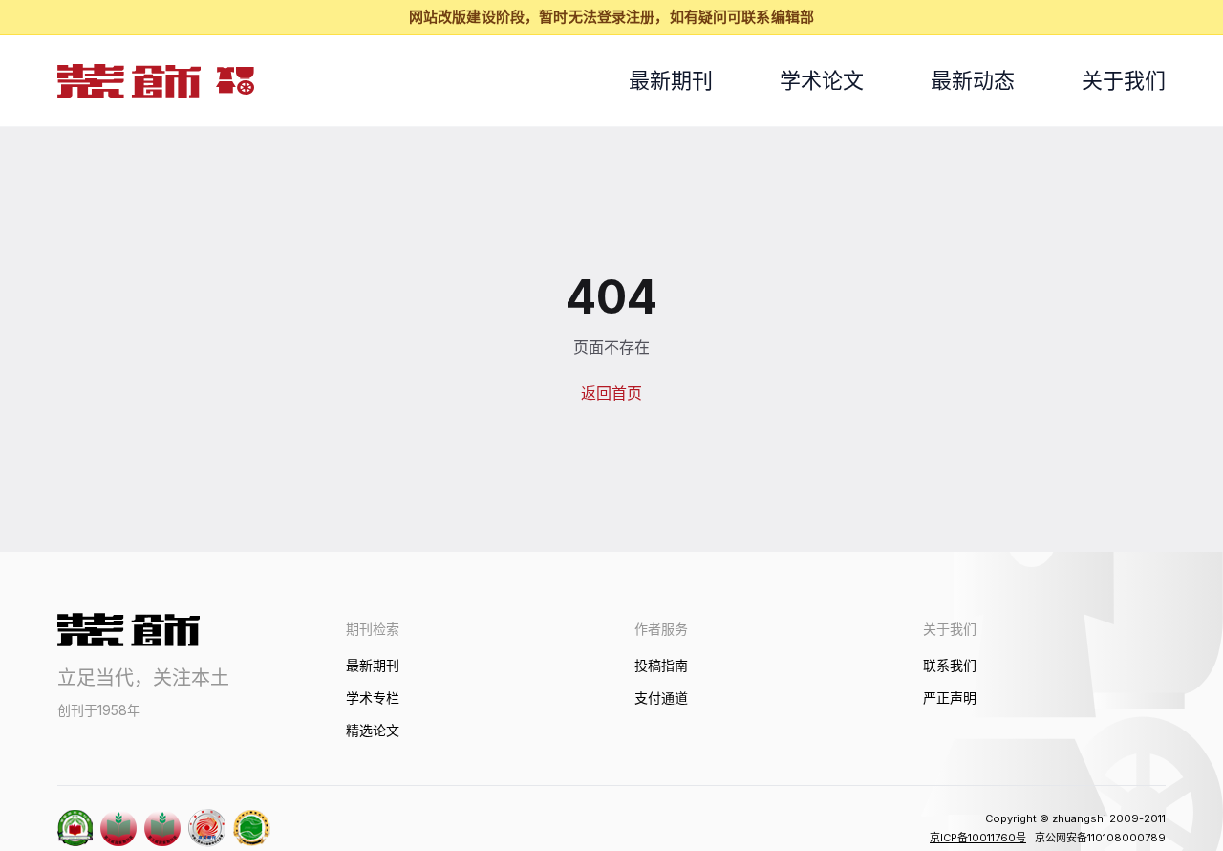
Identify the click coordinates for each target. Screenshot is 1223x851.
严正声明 (949, 697)
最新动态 (973, 80)
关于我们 (1124, 80)
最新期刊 (671, 80)
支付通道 (661, 697)
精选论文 (372, 730)
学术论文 (822, 80)
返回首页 (611, 393)
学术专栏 (372, 697)
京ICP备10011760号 (978, 837)
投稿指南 (661, 665)
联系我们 (949, 665)
